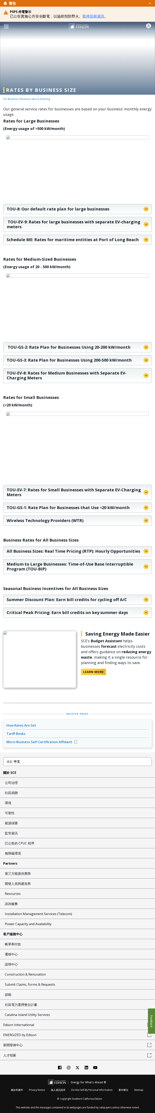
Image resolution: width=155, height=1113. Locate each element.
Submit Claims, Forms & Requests (30, 984)
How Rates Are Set (21, 725)
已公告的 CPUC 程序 (19, 843)
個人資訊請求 (58, 1090)
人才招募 (9, 1055)
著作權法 (123, 1090)
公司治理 (11, 782)
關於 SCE (9, 772)
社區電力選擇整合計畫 (21, 1004)
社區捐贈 (11, 793)
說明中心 (11, 964)
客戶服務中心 (13, 934)
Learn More (93, 672)
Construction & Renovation (25, 974)
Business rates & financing (35, 99)
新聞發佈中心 (13, 1045)
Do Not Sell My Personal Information (92, 1090)
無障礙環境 (13, 853)
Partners (10, 863)
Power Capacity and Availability (28, 924)
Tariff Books (15, 733)
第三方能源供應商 (18, 873)
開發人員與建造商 (18, 883)
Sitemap (138, 1090)
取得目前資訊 (93, 16)
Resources (13, 893)
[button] (6, 26)
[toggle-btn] (84, 3)
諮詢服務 (11, 904)
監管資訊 (11, 833)
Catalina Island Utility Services (27, 1015)
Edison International (18, 1025)
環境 (8, 803)
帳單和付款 (13, 944)
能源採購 (11, 823)
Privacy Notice (37, 1090)
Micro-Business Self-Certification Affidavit (39, 742)
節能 (8, 994)
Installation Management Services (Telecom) (38, 914)
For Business (10, 99)
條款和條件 (17, 1090)
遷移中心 (11, 954)
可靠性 (10, 813)
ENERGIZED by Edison (19, 1035)
